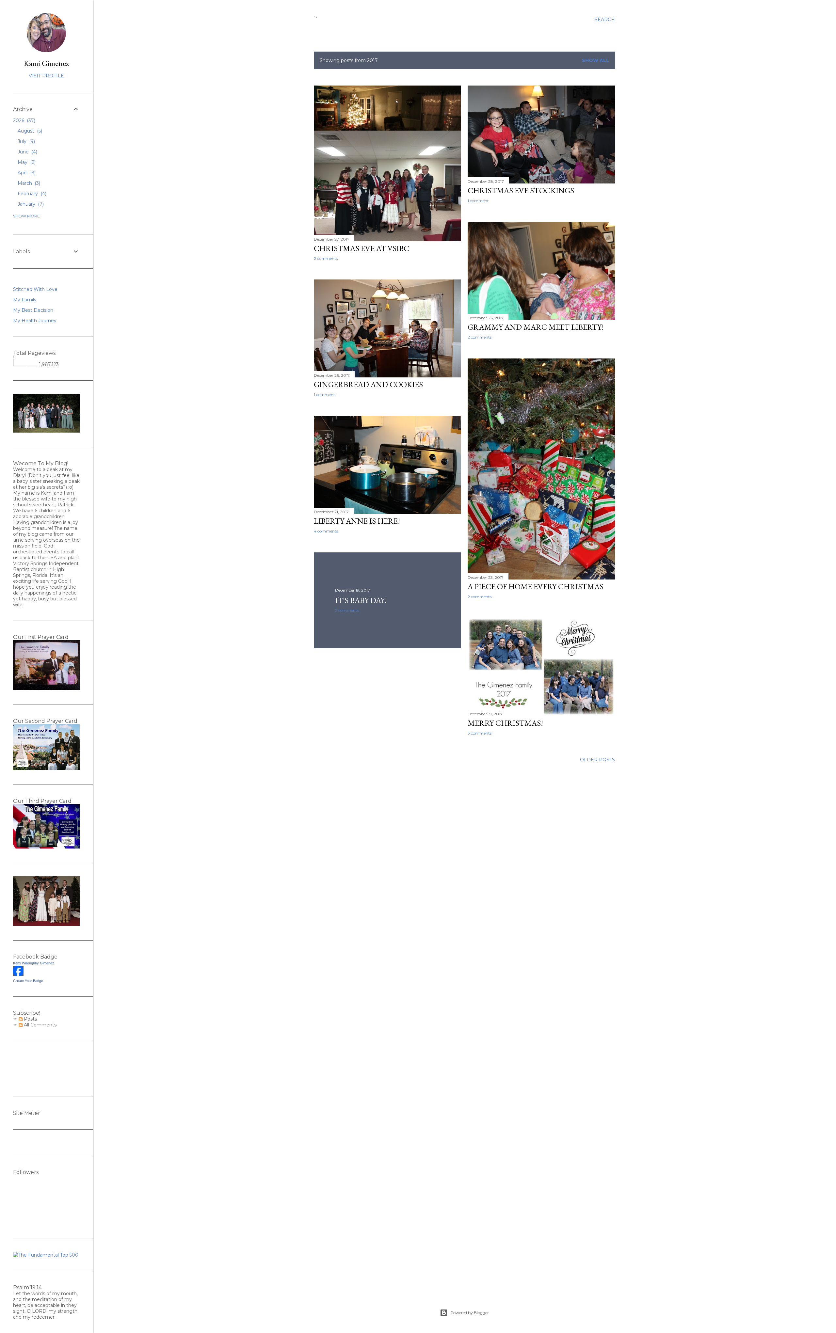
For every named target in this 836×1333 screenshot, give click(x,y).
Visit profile (46, 76)
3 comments (479, 733)
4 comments (326, 531)
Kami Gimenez (46, 63)
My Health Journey (34, 321)
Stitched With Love (35, 289)
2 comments (326, 258)
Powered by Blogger (469, 1312)
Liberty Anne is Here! (357, 521)
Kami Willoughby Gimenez (33, 963)
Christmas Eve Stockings (521, 190)
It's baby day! (361, 600)
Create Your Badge (28, 981)
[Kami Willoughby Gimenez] (18, 974)
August (29, 131)
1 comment (478, 200)
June (27, 152)
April (26, 173)
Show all (595, 60)
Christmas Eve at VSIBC (361, 248)
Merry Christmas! (505, 723)
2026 (23, 120)
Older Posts (597, 760)
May (26, 162)
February (31, 194)
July (26, 141)
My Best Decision (33, 310)
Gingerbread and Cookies (368, 384)
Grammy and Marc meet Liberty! (536, 327)
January (30, 204)
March (28, 183)
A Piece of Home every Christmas (535, 586)
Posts (30, 1019)
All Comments (39, 1025)
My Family (25, 300)
